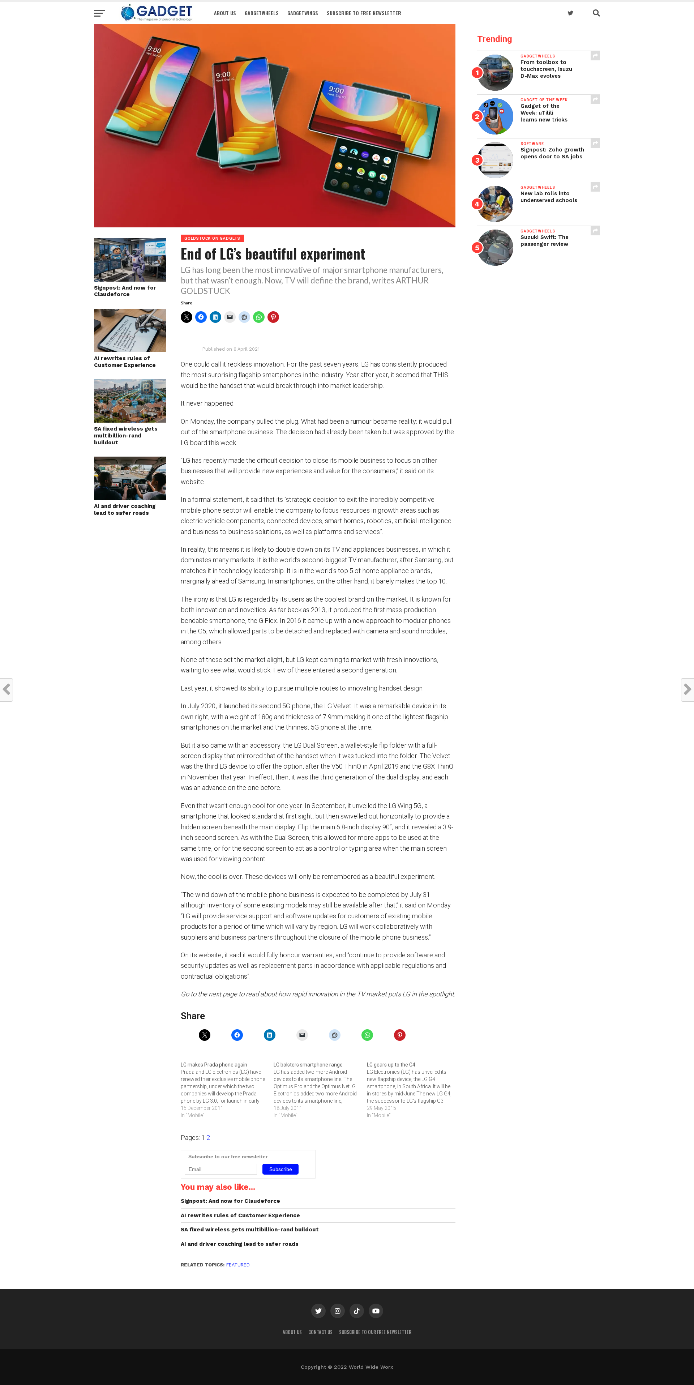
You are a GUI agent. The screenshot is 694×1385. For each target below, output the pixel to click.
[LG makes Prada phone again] (227, 1090)
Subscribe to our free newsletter (375, 1332)
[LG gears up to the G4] (413, 1090)
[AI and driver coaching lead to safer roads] (130, 497)
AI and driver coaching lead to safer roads (124, 509)
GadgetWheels (262, 13)
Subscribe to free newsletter (364, 13)
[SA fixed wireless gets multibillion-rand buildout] (130, 420)
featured (238, 1265)
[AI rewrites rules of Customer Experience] (130, 349)
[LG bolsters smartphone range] (320, 1090)
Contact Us (320, 1332)
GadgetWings (302, 13)
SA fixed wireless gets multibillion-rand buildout (126, 435)
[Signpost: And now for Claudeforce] (130, 279)
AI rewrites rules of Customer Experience (125, 361)
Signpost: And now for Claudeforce (125, 291)
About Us (225, 13)
